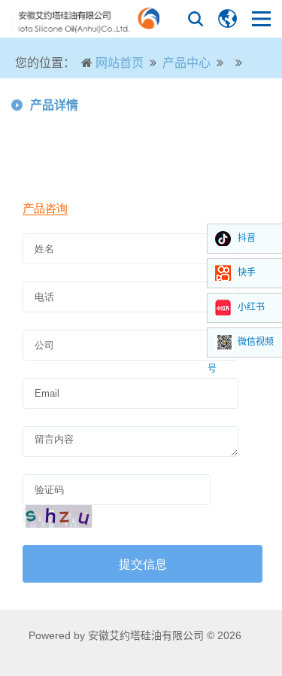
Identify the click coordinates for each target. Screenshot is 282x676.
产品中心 (186, 62)
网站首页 (120, 62)
